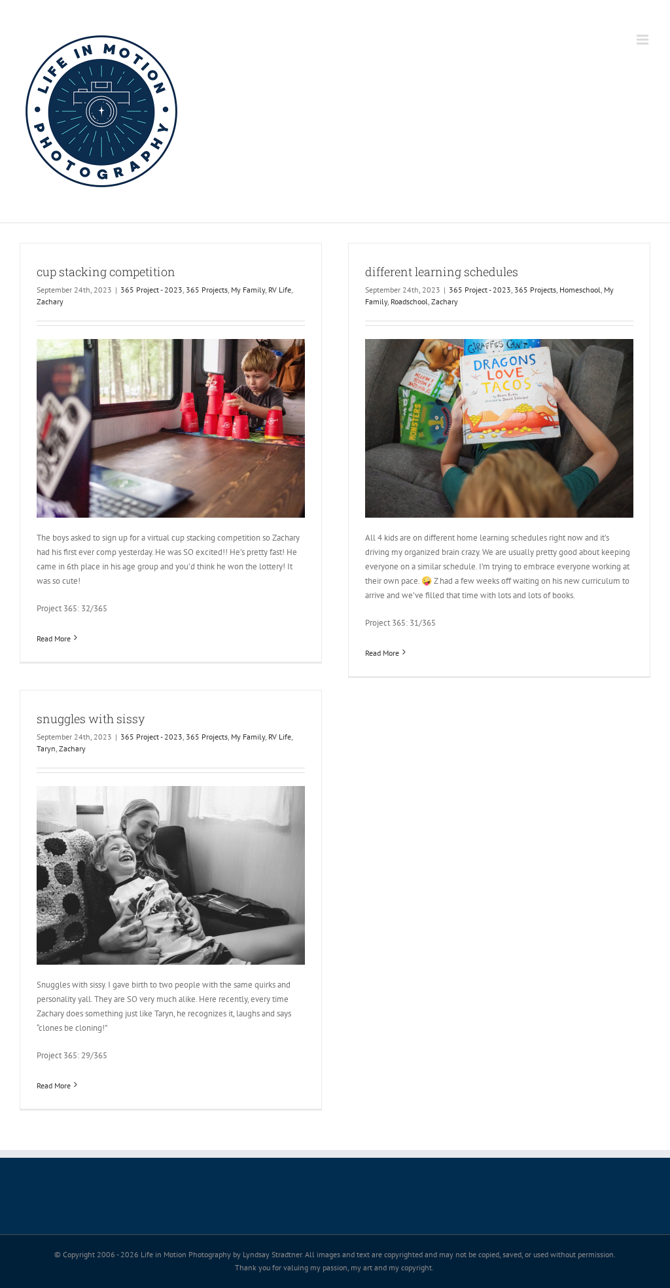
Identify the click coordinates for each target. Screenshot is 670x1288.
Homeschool (580, 290)
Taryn (46, 748)
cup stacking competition (106, 271)
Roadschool (409, 301)
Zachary (50, 301)
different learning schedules (441, 271)
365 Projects (207, 290)
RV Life (279, 290)
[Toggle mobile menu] (643, 39)
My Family (248, 290)
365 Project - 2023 (151, 290)
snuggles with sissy (91, 718)
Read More (54, 638)
